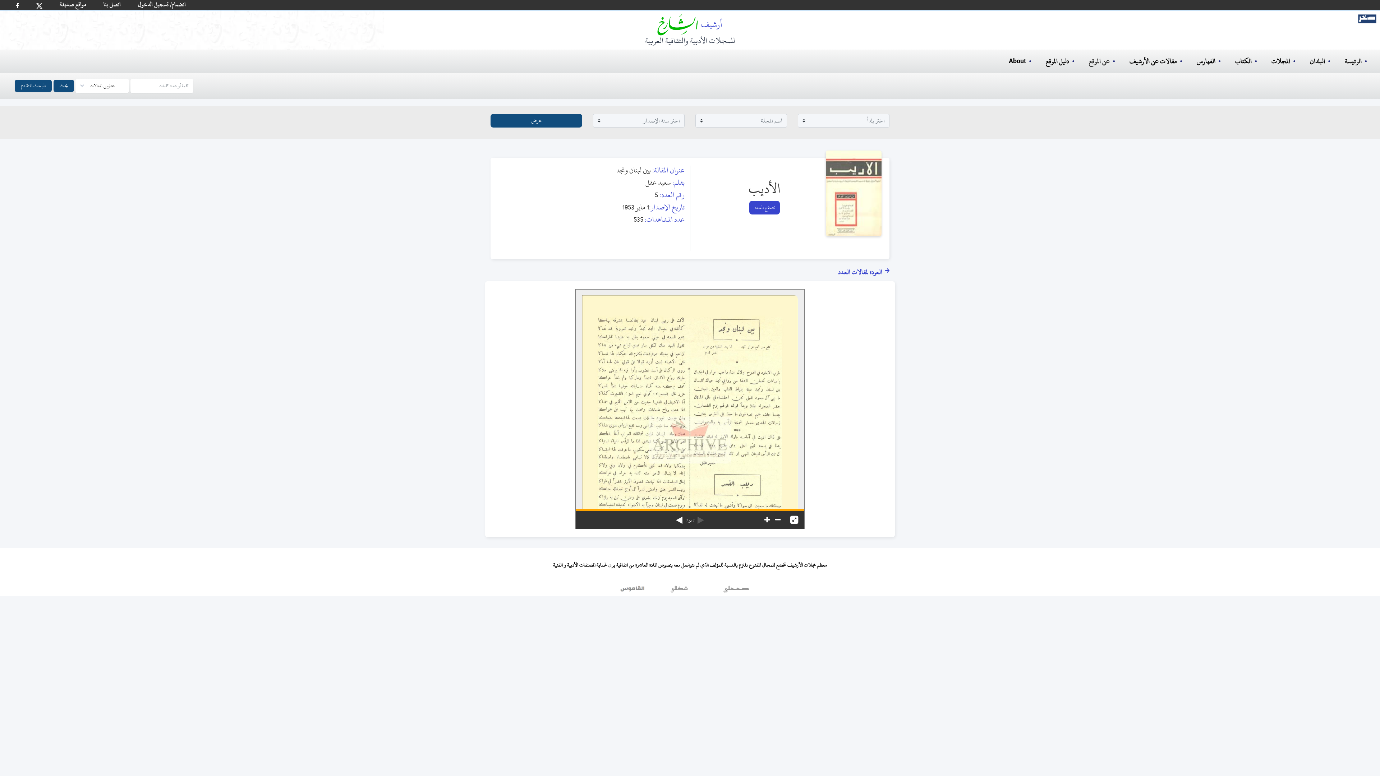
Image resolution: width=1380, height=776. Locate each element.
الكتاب (1243, 61)
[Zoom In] (767, 520)
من (690, 520)
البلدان (1317, 61)
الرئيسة (1353, 61)
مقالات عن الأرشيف (1153, 61)
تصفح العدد (764, 207)
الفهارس (1206, 61)
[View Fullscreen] (794, 520)
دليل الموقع (1057, 61)
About (1017, 61)
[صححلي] (736, 590)
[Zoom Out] (778, 520)
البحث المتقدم (33, 86)
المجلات (1280, 61)
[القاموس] (633, 590)
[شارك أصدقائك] (17, 5)
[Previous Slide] (701, 518)
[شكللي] (679, 590)
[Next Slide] (679, 518)
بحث (64, 86)
